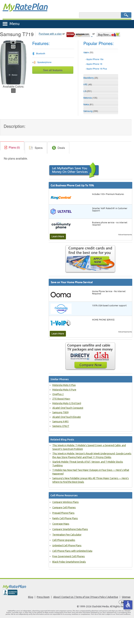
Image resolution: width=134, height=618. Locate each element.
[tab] (100, 64)
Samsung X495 (60, 421)
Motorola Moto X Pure (64, 389)
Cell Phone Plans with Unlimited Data (72, 551)
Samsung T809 (60, 412)
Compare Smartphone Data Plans (70, 529)
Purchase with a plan (50, 33)
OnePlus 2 (58, 394)
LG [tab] (87, 90)
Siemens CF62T (60, 426)
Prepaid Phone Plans (63, 513)
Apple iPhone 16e (94, 59)
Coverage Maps (60, 523)
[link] (12, 147)
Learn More (58, 236)
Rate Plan (25, 6)
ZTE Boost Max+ (61, 398)
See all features (52, 70)
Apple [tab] (88, 52)
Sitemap (126, 597)
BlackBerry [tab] (90, 77)
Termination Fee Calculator (66, 534)
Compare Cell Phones (64, 507)
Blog (30, 597)
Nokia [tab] (88, 104)
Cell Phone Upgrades (63, 540)
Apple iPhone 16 (94, 63)
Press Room (43, 597)
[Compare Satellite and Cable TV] (90, 356)
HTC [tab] (87, 84)
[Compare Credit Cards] (90, 259)
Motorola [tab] (90, 97)
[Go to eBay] (108, 33)
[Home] (67, 587)
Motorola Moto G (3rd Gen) (66, 403)
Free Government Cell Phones (68, 556)
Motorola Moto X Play (64, 385)
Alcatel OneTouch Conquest (67, 407)
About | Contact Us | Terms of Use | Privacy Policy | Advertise (85, 597)
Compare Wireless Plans (65, 502)
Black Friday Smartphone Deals (69, 561)
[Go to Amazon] (79, 33)
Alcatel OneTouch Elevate (66, 417)
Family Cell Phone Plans (65, 518)
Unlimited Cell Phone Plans (66, 545)
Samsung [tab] (90, 110)
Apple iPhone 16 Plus (96, 68)
